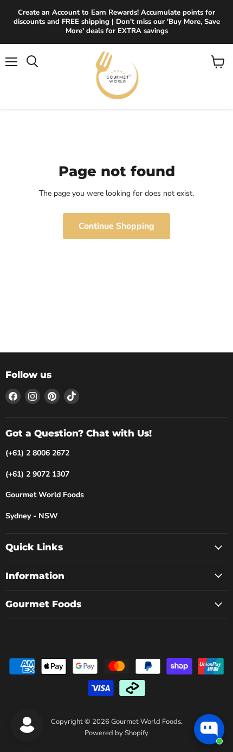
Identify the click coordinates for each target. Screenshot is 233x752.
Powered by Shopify (116, 733)
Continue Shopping (116, 226)
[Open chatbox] (209, 729)
